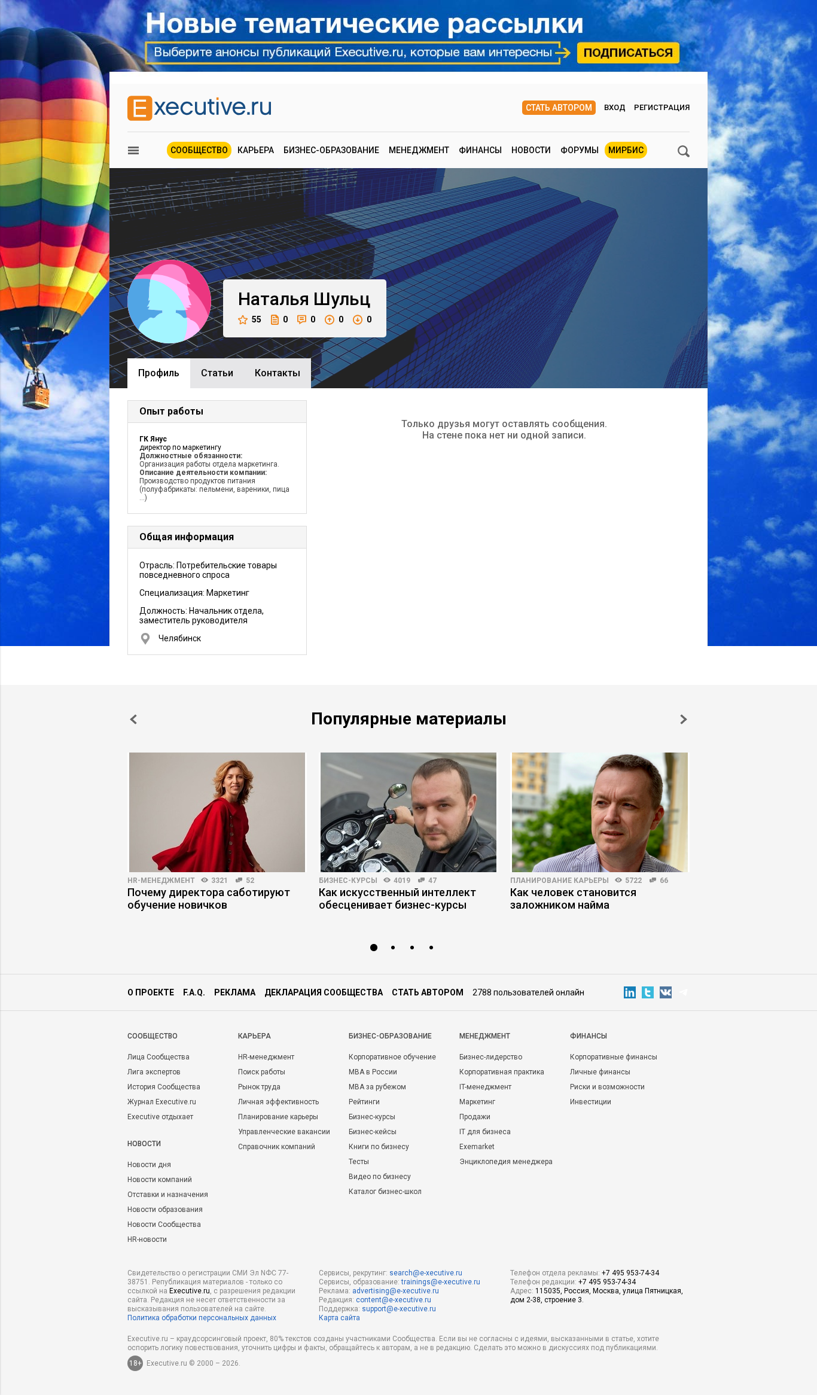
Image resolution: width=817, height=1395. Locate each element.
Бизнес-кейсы (373, 1132)
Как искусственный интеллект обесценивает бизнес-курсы (397, 898)
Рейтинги (364, 1102)
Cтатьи (217, 373)
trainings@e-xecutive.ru (440, 1282)
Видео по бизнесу (380, 1176)
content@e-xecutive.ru (393, 1300)
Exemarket (477, 1147)
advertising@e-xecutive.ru (395, 1291)
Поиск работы (261, 1072)
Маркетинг (477, 1102)
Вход (615, 107)
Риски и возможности (607, 1087)
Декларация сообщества (323, 992)
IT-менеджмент (485, 1087)
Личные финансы (600, 1072)
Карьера (255, 150)
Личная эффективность (278, 1102)
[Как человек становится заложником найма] (600, 812)
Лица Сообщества (158, 1057)
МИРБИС (626, 150)
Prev (133, 719)
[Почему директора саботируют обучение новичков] (217, 812)
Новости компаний (159, 1179)
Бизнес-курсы (348, 880)
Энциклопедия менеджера (506, 1162)
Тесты (359, 1162)
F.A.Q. (194, 992)
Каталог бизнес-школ (385, 1191)
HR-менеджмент (161, 880)
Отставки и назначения (167, 1194)
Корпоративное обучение (392, 1057)
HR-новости (147, 1239)
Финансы (480, 150)
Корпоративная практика (501, 1072)
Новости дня (149, 1165)
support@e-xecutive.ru (399, 1309)
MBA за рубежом (377, 1087)
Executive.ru (189, 1291)
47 (432, 880)
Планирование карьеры (559, 880)
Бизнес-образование (331, 150)
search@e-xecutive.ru (425, 1273)
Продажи (474, 1117)
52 (250, 880)
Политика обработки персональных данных (201, 1318)
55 (256, 319)
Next (684, 719)
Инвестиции (590, 1102)
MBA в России (373, 1072)
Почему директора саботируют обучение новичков (208, 898)
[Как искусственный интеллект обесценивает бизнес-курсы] (408, 812)
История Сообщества (163, 1087)
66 (664, 880)
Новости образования (165, 1209)
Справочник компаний (276, 1147)
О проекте (150, 992)
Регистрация (662, 107)
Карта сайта (339, 1318)
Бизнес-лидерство (490, 1057)
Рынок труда (259, 1087)
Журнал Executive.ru (161, 1102)
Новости (531, 150)
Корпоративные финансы (613, 1057)
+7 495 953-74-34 (630, 1273)
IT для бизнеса (485, 1132)
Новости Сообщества (164, 1224)
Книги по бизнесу (379, 1147)
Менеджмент (419, 150)
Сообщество (199, 150)
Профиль (158, 373)
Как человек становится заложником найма (573, 898)
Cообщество (152, 1036)
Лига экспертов (154, 1072)
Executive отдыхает (160, 1117)
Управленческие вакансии (284, 1132)
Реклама (234, 992)
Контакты (277, 373)
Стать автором (559, 107)
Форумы (579, 150)
